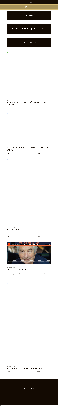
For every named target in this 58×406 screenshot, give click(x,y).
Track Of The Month (16, 270)
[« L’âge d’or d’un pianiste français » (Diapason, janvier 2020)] (29, 127)
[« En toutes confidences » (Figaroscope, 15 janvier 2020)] (23, 74)
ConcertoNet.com (29, 42)
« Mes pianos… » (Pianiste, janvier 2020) (24, 368)
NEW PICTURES (13, 230)
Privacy (25, 388)
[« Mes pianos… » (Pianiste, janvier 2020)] (29, 323)
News (8, 107)
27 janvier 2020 (10, 100)
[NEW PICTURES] (29, 191)
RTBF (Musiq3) (29, 15)
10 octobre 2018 (11, 366)
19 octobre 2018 (11, 267)
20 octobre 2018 (11, 227)
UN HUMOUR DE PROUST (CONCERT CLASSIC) (29, 29)
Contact (32, 388)
